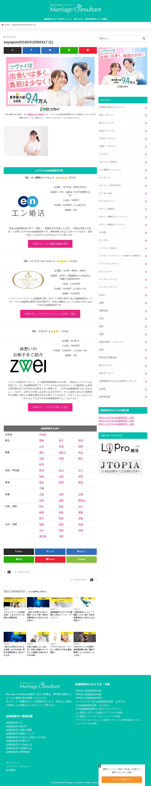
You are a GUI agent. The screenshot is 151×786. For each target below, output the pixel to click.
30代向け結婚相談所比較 (89, 694)
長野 (80, 476)
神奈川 (62, 452)
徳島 (80, 518)
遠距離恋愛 (104, 397)
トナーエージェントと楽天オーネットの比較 (103, 720)
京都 (80, 494)
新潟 (41, 470)
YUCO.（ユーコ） (108, 138)
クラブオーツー (107, 201)
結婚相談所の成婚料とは (19, 748)
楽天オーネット (107, 373)
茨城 (61, 458)
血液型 (102, 389)
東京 (41, 452)
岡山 (41, 506)
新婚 (101, 349)
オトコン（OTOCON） (110, 185)
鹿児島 (42, 536)
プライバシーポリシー (18, 766)
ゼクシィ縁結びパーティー (112, 224)
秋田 (80, 440)
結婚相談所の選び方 (16, 726)
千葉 (41, 458)
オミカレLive (105, 193)
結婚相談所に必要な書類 (19, 729)
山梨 (61, 476)
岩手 (61, 440)
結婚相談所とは (14, 722)
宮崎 (80, 530)
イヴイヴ (103, 154)
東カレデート (105, 365)
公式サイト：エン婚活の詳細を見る (50, 244)
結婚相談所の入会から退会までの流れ (26, 737)
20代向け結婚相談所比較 (89, 690)
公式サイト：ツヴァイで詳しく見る (50, 407)
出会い (102, 295)
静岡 (61, 482)
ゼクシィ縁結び (107, 209)
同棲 (101, 303)
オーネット (104, 177)
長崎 (80, 524)
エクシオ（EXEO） (109, 162)
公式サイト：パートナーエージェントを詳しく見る (50, 314)
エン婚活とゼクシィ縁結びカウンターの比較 (99, 712)
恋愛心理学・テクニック (111, 342)
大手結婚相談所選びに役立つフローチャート (99, 708)
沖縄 (61, 536)
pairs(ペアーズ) (106, 130)
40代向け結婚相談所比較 (89, 697)
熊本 (61, 530)
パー (78, 720)
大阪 (41, 494)
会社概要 (10, 770)
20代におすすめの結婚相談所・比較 (116, 417)
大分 (41, 530)
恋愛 (101, 334)
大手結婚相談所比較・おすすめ (92, 705)
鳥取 (61, 512)
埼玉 (80, 452)
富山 (61, 470)
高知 (61, 518)
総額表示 (41, 114)
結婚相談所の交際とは (18, 740)
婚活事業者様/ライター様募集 (96, 19)
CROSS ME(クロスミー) (111, 107)
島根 (41, 512)
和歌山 (81, 500)
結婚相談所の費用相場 (18, 751)
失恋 (101, 318)
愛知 (41, 482)
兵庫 (61, 494)
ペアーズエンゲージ (109, 263)
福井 (41, 476)
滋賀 (61, 500)
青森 (41, 440)
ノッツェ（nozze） (108, 248)
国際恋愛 (103, 310)
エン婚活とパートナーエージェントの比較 (98, 716)
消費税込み (31, 114)
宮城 (61, 446)
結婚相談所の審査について (20, 733)
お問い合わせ (78, 19)
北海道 (42, 434)
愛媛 (80, 512)
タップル (103, 240)
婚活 (101, 326)
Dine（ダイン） (107, 115)
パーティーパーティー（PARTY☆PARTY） (120, 256)
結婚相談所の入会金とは (19, 744)
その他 (102, 232)
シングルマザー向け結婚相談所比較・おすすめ (100, 701)
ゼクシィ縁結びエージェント (113, 216)
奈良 (41, 500)
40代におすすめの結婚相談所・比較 (116, 424)
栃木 (80, 458)
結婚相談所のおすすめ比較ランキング (57, 19)
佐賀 (61, 524)
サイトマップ (13, 762)
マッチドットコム (108, 279)
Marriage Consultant (73, 782)
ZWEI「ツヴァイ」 (108, 146)
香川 (41, 518)
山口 (80, 506)
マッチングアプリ (108, 287)
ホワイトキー (105, 271)
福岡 (41, 524)
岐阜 (80, 482)
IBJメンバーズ (106, 123)
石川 (80, 470)
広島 (61, 506)
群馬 (41, 464)
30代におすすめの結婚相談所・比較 (116, 421)
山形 (41, 446)
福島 (80, 446)
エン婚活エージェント (110, 170)
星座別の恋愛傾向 (108, 357)
